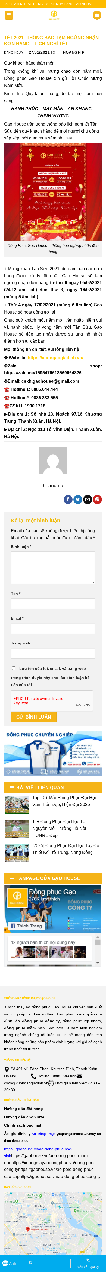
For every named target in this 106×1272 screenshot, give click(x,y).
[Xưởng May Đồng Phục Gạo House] (53, 15)
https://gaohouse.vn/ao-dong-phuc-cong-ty (60, 1176)
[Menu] (9, 15)
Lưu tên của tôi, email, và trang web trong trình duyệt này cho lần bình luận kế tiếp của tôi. (50, 676)
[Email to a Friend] (87, 499)
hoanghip (73, 52)
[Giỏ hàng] (97, 15)
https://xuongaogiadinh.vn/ (55, 357)
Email (17, 618)
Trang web (20, 643)
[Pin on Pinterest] (97, 499)
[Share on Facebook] (68, 499)
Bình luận (21, 546)
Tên (15, 593)
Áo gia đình (15, 4)
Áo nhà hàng (62, 4)
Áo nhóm (84, 4)
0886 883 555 (65, 1076)
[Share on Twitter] (77, 499)
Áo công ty (38, 4)
